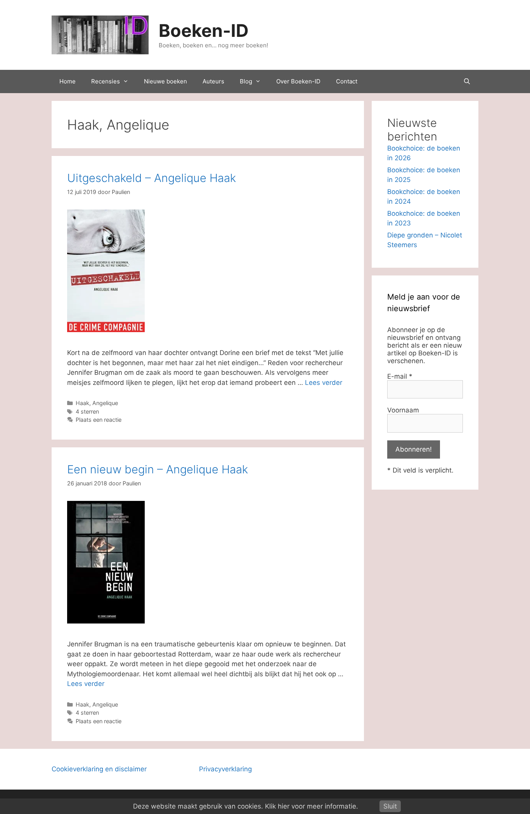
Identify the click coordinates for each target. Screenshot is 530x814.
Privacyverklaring (225, 769)
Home (67, 81)
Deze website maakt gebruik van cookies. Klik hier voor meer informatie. (245, 806)
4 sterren (87, 411)
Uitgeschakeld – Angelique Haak (151, 178)
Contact (346, 81)
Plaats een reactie (98, 419)
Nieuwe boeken (165, 81)
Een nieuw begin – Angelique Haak (157, 469)
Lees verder (323, 382)
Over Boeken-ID (298, 81)
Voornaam (403, 410)
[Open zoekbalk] (467, 81)
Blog (246, 81)
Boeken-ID (204, 30)
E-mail (399, 376)
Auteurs (213, 81)
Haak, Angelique (97, 403)
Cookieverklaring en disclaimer (99, 769)
